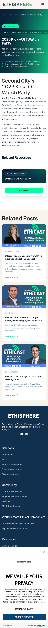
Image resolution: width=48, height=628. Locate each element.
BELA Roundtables (11, 506)
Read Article (10, 277)
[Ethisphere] (18, 4)
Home (4, 15)
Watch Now (24, 190)
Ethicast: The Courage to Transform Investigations (23, 378)
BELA (4, 459)
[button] (43, 552)
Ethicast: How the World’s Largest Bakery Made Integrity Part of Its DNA (23, 319)
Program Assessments (13, 464)
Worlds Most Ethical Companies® (18, 523)
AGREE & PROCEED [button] (24, 617)
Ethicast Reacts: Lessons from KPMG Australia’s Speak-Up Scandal (23, 257)
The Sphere (7, 454)
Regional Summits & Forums (15, 496)
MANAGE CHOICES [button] (24, 609)
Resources (14, 15)
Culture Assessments (12, 469)
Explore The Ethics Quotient (15, 528)
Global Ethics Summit (12, 491)
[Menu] (42, 4)
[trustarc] (40, 625)
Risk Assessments (10, 474)
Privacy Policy (7, 625)
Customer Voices (10, 545)
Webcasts (6, 501)
